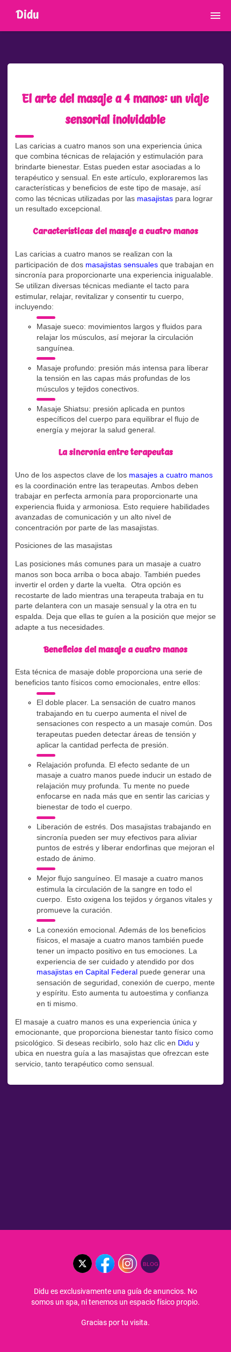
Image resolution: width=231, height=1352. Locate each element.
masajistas (155, 198)
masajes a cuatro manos (171, 475)
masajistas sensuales (121, 264)
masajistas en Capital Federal (87, 971)
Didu (185, 1042)
